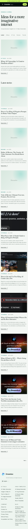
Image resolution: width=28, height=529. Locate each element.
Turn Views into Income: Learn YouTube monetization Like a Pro (11, 400)
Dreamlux (7, 4)
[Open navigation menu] (2, 4)
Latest (2, 35)
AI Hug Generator (19, 491)
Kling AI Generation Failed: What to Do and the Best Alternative (14, 318)
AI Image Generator (6, 496)
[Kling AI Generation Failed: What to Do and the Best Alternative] (14, 302)
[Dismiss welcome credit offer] (27, 1)
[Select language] (13, 4)
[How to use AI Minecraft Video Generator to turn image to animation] (14, 425)
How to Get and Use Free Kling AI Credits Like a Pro (12, 277)
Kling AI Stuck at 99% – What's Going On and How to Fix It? (13, 359)
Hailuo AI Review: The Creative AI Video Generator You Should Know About (12, 154)
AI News (8, 35)
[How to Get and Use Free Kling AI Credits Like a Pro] (14, 262)
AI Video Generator (6, 489)
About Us (3, 507)
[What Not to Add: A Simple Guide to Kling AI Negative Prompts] (14, 221)
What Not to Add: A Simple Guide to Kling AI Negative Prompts (13, 237)
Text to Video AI (5, 494)
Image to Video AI (5, 491)
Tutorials (24, 35)
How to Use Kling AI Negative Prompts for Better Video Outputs (13, 112)
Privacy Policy (4, 514)
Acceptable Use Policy (7, 519)
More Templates (19, 500)
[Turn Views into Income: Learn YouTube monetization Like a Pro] (14, 384)
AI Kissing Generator (20, 489)
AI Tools (13, 35)
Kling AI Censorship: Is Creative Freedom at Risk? (12, 62)
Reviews (18, 35)
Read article (4, 73)
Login (24, 4)
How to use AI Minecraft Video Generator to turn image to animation (12, 441)
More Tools (4, 499)
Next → (25, 460)
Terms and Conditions (6, 512)
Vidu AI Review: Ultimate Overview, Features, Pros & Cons (12, 196)
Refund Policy (4, 516)
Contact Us (4, 509)
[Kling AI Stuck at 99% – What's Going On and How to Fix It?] (14, 343)
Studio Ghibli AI (19, 498)
